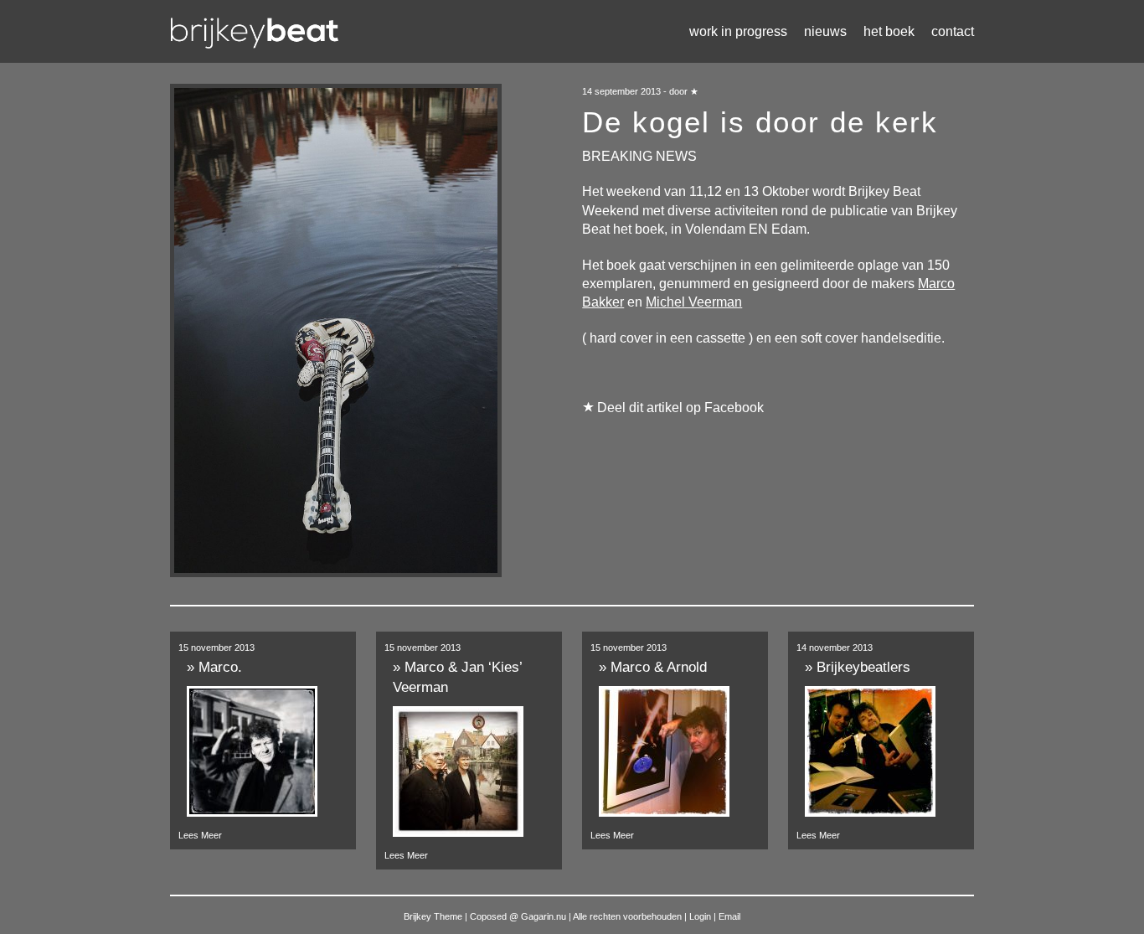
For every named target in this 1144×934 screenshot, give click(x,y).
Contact (952, 31)
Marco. (220, 667)
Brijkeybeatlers (863, 667)
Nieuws (825, 31)
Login (701, 916)
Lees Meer (200, 835)
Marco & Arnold (659, 667)
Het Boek (889, 31)
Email (729, 916)
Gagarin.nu (543, 916)
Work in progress (738, 31)
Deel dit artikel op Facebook (680, 407)
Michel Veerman (694, 302)
